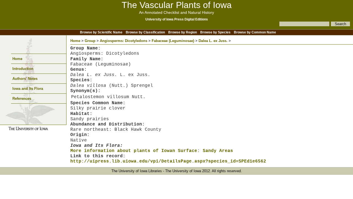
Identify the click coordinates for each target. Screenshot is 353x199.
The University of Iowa (183, 171)
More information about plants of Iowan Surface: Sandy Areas (151, 150)
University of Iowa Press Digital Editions (176, 19)
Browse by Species (215, 32)
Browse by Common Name (255, 32)
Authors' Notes (25, 79)
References (21, 98)
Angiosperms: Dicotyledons (123, 41)
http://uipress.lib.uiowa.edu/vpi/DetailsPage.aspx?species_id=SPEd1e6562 (168, 161)
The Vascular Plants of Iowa (177, 5)
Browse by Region (182, 32)
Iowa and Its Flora (27, 89)
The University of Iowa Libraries (136, 171)
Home (17, 59)
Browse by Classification (145, 32)
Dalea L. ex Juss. (213, 41)
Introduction (22, 69)
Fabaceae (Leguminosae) (173, 41)
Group (90, 41)
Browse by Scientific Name (101, 32)
